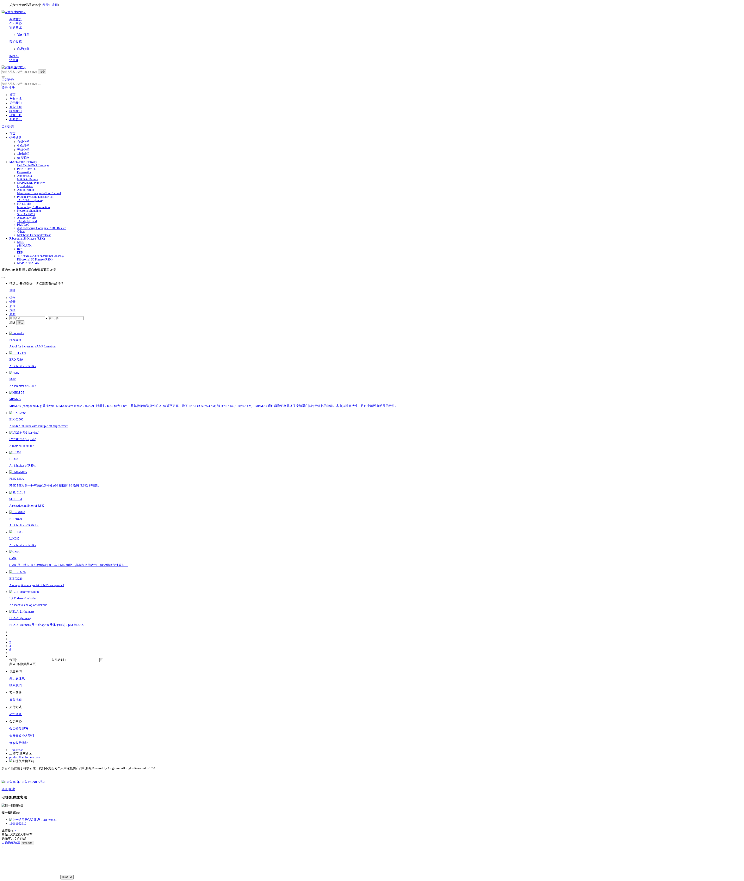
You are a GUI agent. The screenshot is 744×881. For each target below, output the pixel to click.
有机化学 (23, 141)
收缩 (12, 789)
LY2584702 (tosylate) (22, 439)
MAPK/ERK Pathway (31, 182)
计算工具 (15, 115)
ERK (20, 252)
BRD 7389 (16, 359)
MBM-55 (15, 399)
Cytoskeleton (25, 186)
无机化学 (23, 149)
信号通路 (23, 158)
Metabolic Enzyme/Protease (34, 235)
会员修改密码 (18, 728)
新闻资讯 (15, 119)
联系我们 (15, 111)
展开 (5, 789)
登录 (46, 5)
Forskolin (15, 339)
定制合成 (15, 99)
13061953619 (17, 749)
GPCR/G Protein (27, 179)
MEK (20, 242)
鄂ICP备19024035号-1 (31, 782)
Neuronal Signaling (29, 210)
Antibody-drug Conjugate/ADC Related (41, 228)
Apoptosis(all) (25, 175)
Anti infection (25, 189)
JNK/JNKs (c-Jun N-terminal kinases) (40, 256)
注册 (55, 5)
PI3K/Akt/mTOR (28, 168)
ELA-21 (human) (20, 618)
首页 (12, 94)
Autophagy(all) (26, 217)
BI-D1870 (15, 518)
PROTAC (23, 224)
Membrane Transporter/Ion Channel (39, 193)
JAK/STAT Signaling (30, 200)
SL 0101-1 (15, 499)
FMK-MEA (16, 478)
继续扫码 (67, 877)
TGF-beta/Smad (27, 221)
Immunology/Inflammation (33, 207)
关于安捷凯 (17, 678)
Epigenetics (24, 172)
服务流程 (15, 107)
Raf (19, 249)
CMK (12, 558)
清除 (12, 290)
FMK (12, 379)
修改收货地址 (18, 742)
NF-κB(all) (24, 203)
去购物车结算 (11, 842)
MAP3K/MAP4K (28, 263)
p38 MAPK (24, 245)
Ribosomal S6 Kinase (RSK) (35, 259)
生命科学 (23, 145)
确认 (20, 322)
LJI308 (13, 459)
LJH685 (14, 538)
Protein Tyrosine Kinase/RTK (35, 196)
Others (21, 231)
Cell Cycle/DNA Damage (33, 165)
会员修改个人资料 (21, 735)
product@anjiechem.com (24, 757)
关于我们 (15, 103)
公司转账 (15, 714)
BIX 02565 (16, 419)
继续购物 (27, 842)
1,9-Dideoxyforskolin (22, 598)
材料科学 (23, 154)
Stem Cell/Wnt (26, 214)
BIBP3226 (15, 578)
